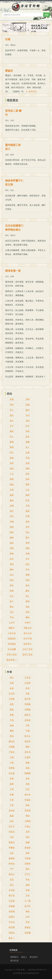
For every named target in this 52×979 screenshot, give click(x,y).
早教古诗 (28, 627)
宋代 (7, 120)
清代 (7, 45)
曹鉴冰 (13, 45)
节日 (12, 617)
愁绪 (12, 526)
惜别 (12, 580)
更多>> (12, 937)
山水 (28, 489)
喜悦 (12, 564)
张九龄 (12, 773)
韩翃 (28, 911)
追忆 (12, 510)
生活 (28, 415)
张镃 (12, 725)
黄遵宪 (28, 927)
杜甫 (12, 682)
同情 (12, 521)
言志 (12, 611)
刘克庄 (12, 831)
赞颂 (28, 574)
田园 (28, 548)
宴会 (12, 606)
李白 (12, 677)
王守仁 (28, 874)
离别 (12, 431)
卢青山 (28, 826)
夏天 (28, 537)
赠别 (28, 617)
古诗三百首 (28, 649)
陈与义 (28, 736)
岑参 (28, 693)
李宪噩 (28, 810)
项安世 (28, 741)
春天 (12, 420)
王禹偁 (28, 821)
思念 (12, 415)
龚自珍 (12, 741)
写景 (12, 399)
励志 (28, 564)
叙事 (12, 495)
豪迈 (28, 590)
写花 (28, 457)
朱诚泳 (28, 799)
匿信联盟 (14, 960)
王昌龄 (12, 698)
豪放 (12, 500)
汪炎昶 (12, 900)
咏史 (28, 585)
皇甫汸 (12, 916)
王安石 (28, 677)
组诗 (28, 473)
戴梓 (28, 746)
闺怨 (12, 479)
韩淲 (28, 815)
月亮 (28, 505)
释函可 (12, 842)
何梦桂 (12, 767)
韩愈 (28, 762)
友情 (28, 463)
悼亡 (12, 601)
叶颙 (12, 794)
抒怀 (12, 404)
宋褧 (12, 778)
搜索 (46, 14)
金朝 (7, 154)
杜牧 (12, 688)
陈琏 (28, 805)
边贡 (12, 852)
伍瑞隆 (12, 746)
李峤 (12, 714)
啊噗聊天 (14, 956)
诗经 (28, 431)
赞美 (28, 484)
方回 (12, 837)
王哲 (12, 805)
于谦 (28, 730)
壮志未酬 (12, 649)
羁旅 (12, 553)
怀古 (12, 452)
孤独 (12, 457)
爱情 (12, 441)
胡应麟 (28, 932)
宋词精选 (12, 643)
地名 (28, 606)
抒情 (28, 399)
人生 (12, 473)
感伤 (12, 468)
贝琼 (12, 879)
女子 (12, 425)
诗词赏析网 (20, 969)
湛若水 (13, 235)
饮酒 (28, 553)
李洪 (28, 922)
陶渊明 (28, 773)
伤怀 (12, 463)
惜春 (12, 590)
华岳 (28, 879)
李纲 (28, 890)
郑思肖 (12, 932)
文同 (12, 120)
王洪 (12, 789)
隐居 (12, 532)
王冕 (12, 762)
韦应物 (28, 858)
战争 (28, 479)
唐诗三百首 (28, 654)
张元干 (12, 826)
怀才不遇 (28, 638)
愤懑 (12, 505)
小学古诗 (12, 633)
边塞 (28, 452)
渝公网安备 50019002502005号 (26, 973)
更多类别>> (11, 659)
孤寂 (28, 510)
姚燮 (12, 783)
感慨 (28, 441)
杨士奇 (28, 794)
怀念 (28, 500)
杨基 (12, 815)
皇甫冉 (28, 863)
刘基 (12, 276)
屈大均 (28, 751)
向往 (12, 574)
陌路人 (24, 956)
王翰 (12, 757)
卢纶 (28, 725)
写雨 (12, 548)
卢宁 (12, 868)
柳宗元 (28, 714)
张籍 (28, 767)
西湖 (28, 601)
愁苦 (28, 521)
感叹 (12, 542)
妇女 (12, 558)
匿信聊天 (34, 956)
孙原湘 (12, 911)
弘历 (28, 789)
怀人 (12, 436)
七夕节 (12, 622)
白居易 (28, 682)
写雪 (28, 516)
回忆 (12, 585)
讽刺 (28, 468)
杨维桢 (12, 858)
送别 (28, 420)
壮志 (12, 595)
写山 (28, 532)
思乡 (28, 436)
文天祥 (12, 693)
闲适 (28, 580)
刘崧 (12, 821)
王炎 (28, 895)
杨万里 (28, 698)
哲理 (28, 542)
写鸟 (12, 516)
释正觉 (12, 895)
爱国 (12, 447)
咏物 (28, 404)
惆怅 (12, 569)
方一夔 (28, 900)
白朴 (28, 916)
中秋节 (28, 622)
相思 (12, 484)
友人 (28, 447)
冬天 (28, 558)
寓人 (28, 595)
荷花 (28, 611)
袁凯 (28, 783)
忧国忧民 (12, 638)
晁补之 (12, 874)
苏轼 (12, 736)
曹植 (12, 730)
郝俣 (12, 154)
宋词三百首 (12, 654)
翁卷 (28, 852)
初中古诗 (28, 633)
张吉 (12, 190)
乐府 (12, 489)
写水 (28, 569)
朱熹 (28, 688)
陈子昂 (28, 906)
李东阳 (12, 890)
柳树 (12, 537)
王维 (12, 720)
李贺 (28, 778)
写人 (12, 409)
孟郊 (12, 704)
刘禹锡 (28, 709)
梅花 (28, 495)
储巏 (28, 842)
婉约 (28, 409)
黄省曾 (28, 847)
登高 (28, 526)
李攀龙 (12, 847)
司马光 (12, 922)
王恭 (12, 799)
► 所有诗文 (31, 91)
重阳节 (12, 627)
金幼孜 (12, 810)
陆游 (12, 709)
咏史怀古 (28, 643)
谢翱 (28, 884)
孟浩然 (28, 720)
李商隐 (28, 704)
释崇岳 (12, 863)
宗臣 (28, 837)
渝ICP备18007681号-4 (37, 969)
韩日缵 (12, 927)
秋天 (28, 425)
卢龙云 (12, 751)
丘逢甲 (28, 757)
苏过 (12, 884)
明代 (7, 190)
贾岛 (28, 868)
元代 (7, 276)
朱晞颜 (12, 906)
